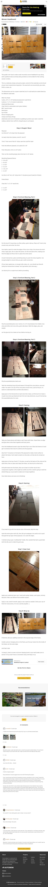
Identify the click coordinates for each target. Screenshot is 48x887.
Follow (10, 67)
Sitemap (41, 863)
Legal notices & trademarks (35, 884)
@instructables (7, 873)
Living (32, 859)
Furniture (17, 21)
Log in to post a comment (24, 848)
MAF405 (7, 760)
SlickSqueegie (9, 818)
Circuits (24, 857)
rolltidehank (8, 747)
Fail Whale (6, 70)
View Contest (41, 661)
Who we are (42, 864)
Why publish (42, 857)
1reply (5, 742)
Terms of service (20, 882)
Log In (24, 719)
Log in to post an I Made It (24, 678)
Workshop (12, 21)
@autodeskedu (7, 876)
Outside (32, 861)
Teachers (33, 863)
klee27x (7, 839)
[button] (1, 1)
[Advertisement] (24, 10)
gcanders (8, 827)
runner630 (8, 728)
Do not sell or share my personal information (18, 884)
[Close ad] (45, 6)
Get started (42, 859)
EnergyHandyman (10, 810)
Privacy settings (38, 882)
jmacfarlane (5, 21)
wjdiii (7, 769)
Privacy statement (29, 882)
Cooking (33, 857)
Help (41, 861)
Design (24, 861)
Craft (24, 863)
